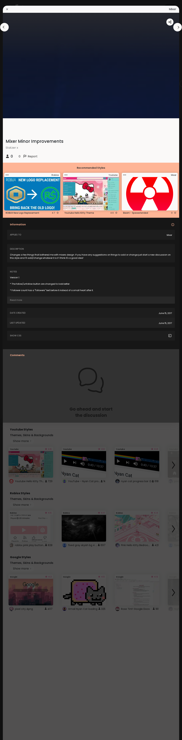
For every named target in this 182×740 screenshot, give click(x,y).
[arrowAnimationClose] (4, 27)
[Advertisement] (14, 370)
